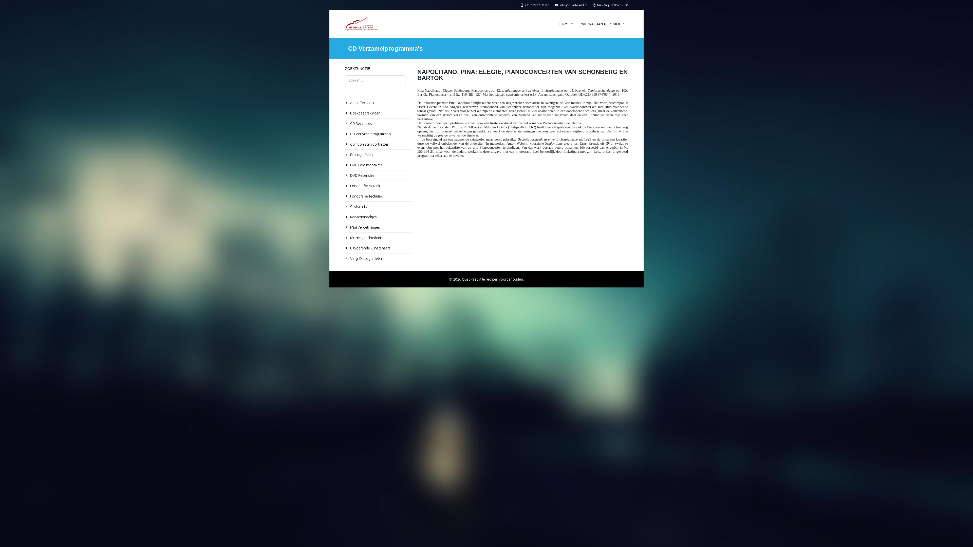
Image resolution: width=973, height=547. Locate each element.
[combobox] (375, 80)
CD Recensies (360, 124)
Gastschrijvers (360, 207)
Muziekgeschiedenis (366, 238)
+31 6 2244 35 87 (537, 5)
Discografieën (361, 155)
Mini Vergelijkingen (364, 227)
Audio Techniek (361, 103)
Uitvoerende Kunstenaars (369, 248)
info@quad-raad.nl (573, 5)
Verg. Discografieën (365, 259)
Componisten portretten (369, 144)
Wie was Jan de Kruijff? (602, 24)
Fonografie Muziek (364, 186)
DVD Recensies (362, 175)
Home (564, 24)
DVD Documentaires (366, 165)
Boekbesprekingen (364, 113)
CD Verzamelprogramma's (370, 134)
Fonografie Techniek (366, 196)
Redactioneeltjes (363, 217)
